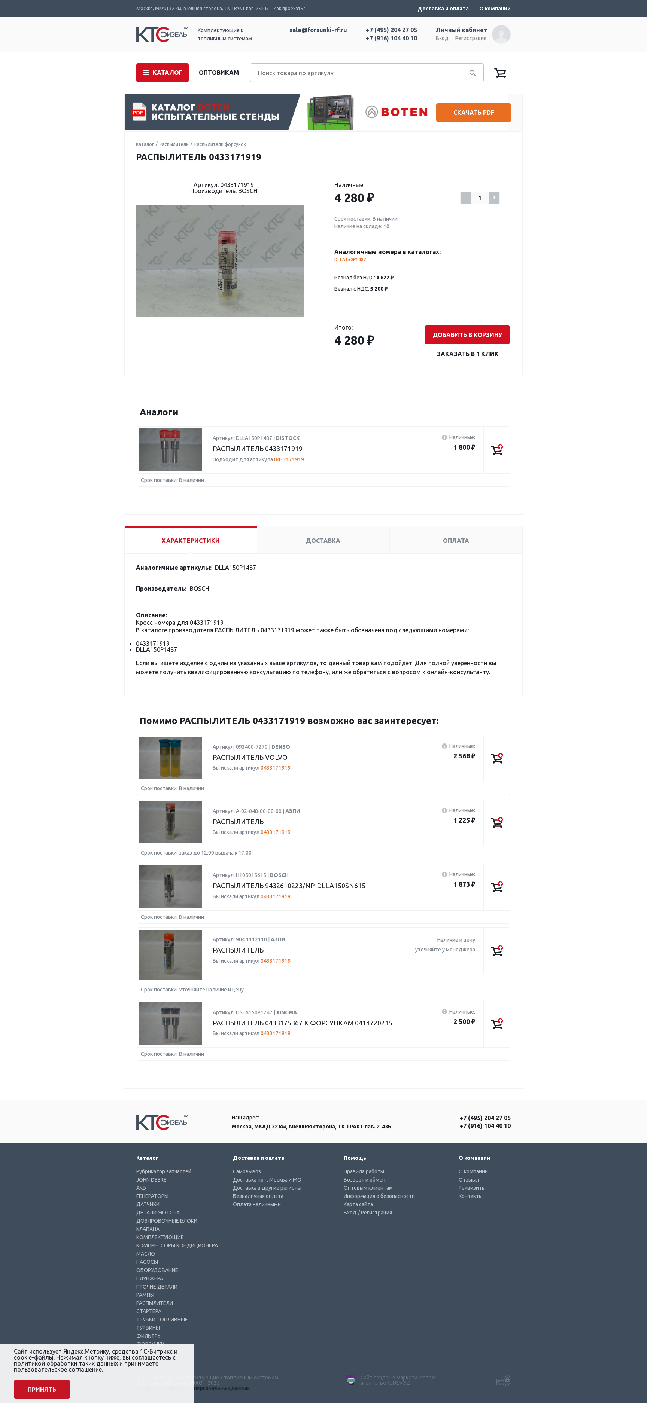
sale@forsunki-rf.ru (318, 30)
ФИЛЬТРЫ (149, 1336)
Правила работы (364, 1171)
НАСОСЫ (147, 1262)
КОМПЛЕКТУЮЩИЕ (160, 1237)
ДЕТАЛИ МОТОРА (158, 1213)
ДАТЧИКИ (148, 1204)
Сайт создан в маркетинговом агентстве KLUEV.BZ (398, 1380)
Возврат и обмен (364, 1180)
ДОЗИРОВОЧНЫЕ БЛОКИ (166, 1221)
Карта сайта (358, 1204)
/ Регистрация (375, 1213)
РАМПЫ (145, 1295)
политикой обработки (45, 1363)
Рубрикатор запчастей (163, 1171)
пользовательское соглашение (58, 1369)
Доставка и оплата (443, 9)
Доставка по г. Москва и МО (267, 1180)
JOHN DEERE (151, 1180)
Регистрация (470, 38)
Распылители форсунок (220, 144)
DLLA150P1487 (350, 259)
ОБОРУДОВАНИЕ (157, 1270)
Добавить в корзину (467, 334)
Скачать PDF (473, 112)
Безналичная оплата (258, 1196)
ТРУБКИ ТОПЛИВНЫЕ (162, 1320)
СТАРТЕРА (148, 1311)
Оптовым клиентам (368, 1188)
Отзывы (469, 1180)
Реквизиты (472, 1188)
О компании (495, 9)
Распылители (174, 144)
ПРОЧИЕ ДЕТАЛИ (156, 1287)
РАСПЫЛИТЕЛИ (154, 1303)
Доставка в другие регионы (267, 1188)
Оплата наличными (257, 1204)
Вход (442, 38)
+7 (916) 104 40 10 (391, 38)
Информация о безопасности (379, 1196)
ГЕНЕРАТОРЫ (152, 1196)
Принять (42, 1389)
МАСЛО (145, 1254)
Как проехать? (289, 8)
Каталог (145, 144)
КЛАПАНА (148, 1229)
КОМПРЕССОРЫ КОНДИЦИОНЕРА (177, 1245)
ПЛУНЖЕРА (149, 1278)
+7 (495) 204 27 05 (391, 30)
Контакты (471, 1196)
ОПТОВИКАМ (219, 72)
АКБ (141, 1188)
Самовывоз (247, 1171)
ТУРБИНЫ (148, 1328)
